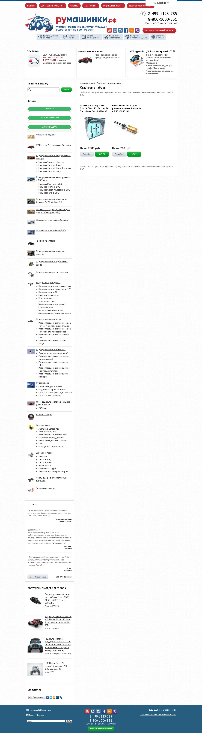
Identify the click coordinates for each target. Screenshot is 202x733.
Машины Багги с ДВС (49, 192)
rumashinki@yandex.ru (40, 710)
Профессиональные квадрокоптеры (48, 299)
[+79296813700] (137, 32)
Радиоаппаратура (47, 468)
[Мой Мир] (57, 697)
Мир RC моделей (111, 5)
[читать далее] (58, 543)
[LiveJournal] (60, 697)
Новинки (49, 108)
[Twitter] (51, 697)
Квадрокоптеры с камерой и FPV (55, 289)
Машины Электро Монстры (51, 162)
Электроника (45, 465)
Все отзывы (61, 576)
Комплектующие (87, 83)
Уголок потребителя (139, 5)
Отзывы (74, 5)
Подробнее (87, 154)
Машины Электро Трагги (50, 165)
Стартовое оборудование (51, 437)
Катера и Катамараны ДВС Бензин (55, 392)
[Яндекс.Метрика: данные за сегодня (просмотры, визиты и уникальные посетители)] (35, 715)
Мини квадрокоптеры (49, 295)
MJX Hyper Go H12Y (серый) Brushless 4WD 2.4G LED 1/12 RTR (56, 666)
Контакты (90, 5)
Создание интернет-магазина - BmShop (158, 714)
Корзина (161, 2)
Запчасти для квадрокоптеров (53, 471)
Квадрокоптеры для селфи (52, 303)
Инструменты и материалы (51, 446)
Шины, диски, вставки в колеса (53, 440)
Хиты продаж (49, 127)
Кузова (42, 443)
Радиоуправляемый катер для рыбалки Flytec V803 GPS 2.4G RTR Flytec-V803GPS (57, 598)
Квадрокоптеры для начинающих (55, 286)
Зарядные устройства (49, 428)
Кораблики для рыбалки (50, 386)
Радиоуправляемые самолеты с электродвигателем (54, 369)
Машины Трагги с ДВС (49, 186)
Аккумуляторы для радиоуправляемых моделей (53, 433)
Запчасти (43, 456)
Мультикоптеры (46, 306)
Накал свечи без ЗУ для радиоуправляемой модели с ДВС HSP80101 (126, 108)
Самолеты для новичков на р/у (54, 353)
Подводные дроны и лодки (52, 389)
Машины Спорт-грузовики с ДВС (54, 189)
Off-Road (43, 408)
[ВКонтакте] (47, 697)
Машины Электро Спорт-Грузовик (55, 168)
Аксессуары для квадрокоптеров (55, 312)
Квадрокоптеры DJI (48, 292)
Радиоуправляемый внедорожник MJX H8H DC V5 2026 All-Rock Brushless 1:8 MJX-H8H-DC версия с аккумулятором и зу (58, 644)
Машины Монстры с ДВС (50, 184)
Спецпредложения (49, 117)
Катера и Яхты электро (50, 395)
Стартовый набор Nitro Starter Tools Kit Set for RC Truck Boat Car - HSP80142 (94, 108)
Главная (31, 5)
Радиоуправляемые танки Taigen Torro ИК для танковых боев (55, 330)
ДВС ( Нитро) (45, 459)
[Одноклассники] (54, 697)
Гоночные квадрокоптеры (51, 309)
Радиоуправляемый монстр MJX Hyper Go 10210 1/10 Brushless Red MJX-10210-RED (58, 621)
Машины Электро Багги (50, 171)
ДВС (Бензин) (45, 462)
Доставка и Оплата (51, 5)
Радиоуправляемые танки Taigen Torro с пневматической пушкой (55, 324)
